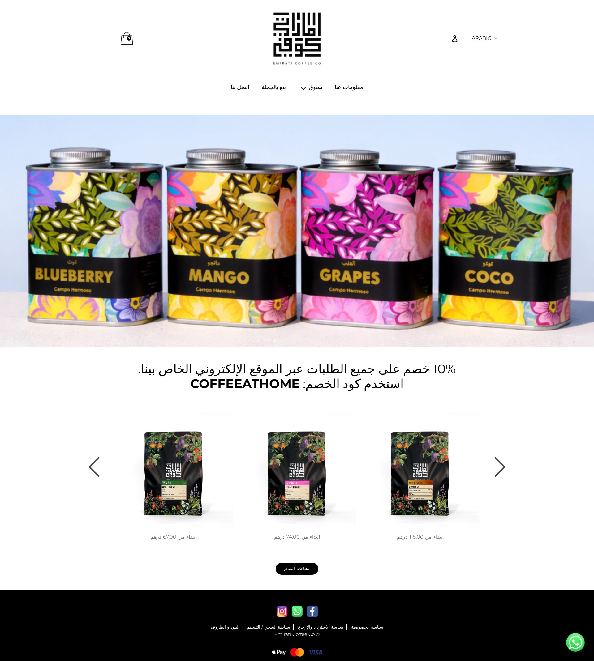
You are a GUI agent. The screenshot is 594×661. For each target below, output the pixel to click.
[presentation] (94, 467)
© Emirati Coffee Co (297, 634)
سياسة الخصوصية (367, 627)
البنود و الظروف (225, 627)
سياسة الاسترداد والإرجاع (320, 627)
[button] (575, 643)
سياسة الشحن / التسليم (268, 627)
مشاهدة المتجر (296, 568)
